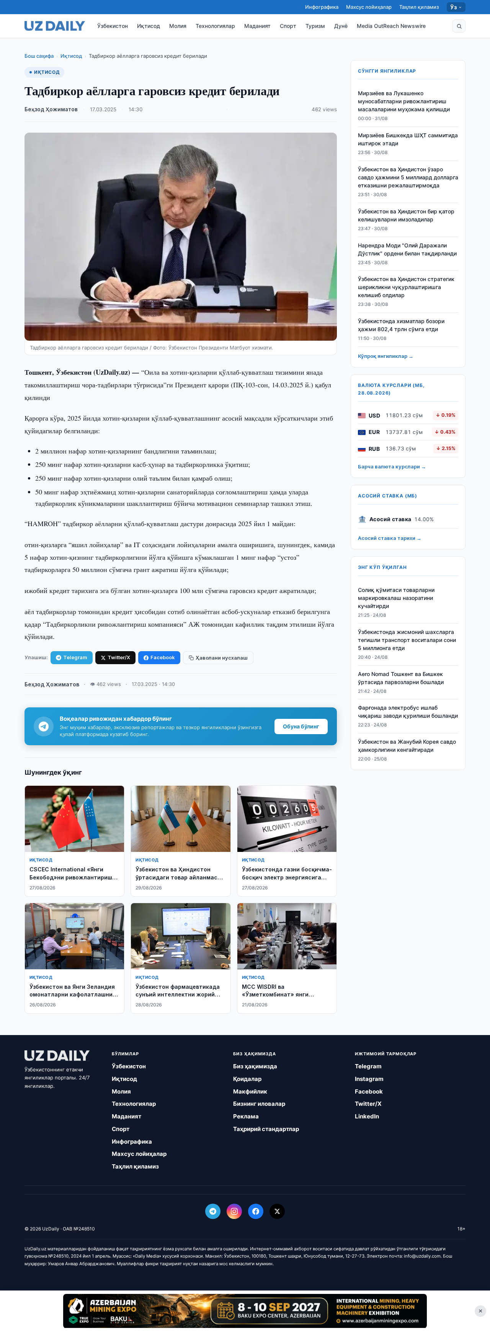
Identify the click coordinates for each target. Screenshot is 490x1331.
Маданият (257, 26)
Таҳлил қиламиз (419, 7)
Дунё (341, 26)
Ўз (453, 7)
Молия (177, 26)
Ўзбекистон (112, 26)
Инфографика (321, 7)
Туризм (315, 26)
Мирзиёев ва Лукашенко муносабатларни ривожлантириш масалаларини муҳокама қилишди (404, 101)
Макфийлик (250, 1091)
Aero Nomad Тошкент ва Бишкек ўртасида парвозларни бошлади (401, 678)
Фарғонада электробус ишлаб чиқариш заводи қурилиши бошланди (408, 712)
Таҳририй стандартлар (266, 1129)
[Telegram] (212, 1211)
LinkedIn (367, 1116)
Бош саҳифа (39, 56)
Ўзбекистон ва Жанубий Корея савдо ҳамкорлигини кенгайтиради (407, 746)
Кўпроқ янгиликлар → (385, 356)
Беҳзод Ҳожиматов (51, 109)
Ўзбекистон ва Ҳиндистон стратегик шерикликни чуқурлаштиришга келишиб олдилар (406, 287)
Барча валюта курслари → (392, 467)
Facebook (162, 657)
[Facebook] (255, 1211)
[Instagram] (234, 1211)
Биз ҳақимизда (255, 1066)
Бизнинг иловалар (259, 1103)
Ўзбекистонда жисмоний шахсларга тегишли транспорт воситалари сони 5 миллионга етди (407, 640)
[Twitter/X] (277, 1211)
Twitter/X (119, 657)
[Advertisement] (245, 1311)
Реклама (246, 1116)
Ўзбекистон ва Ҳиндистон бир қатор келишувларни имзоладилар (406, 215)
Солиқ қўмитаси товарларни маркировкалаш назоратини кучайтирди (396, 598)
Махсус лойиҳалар (369, 7)
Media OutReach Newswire (391, 26)
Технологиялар (215, 26)
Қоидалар (247, 1078)
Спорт (288, 26)
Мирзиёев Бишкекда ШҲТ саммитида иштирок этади (408, 139)
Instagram (369, 1078)
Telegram (75, 657)
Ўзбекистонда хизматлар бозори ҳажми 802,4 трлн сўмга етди (401, 325)
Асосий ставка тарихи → (389, 538)
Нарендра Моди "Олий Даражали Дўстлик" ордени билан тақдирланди (407, 249)
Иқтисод (148, 26)
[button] (459, 26)
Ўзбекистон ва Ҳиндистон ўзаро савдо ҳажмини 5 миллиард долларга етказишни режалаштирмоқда (408, 177)
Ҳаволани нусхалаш (222, 658)
